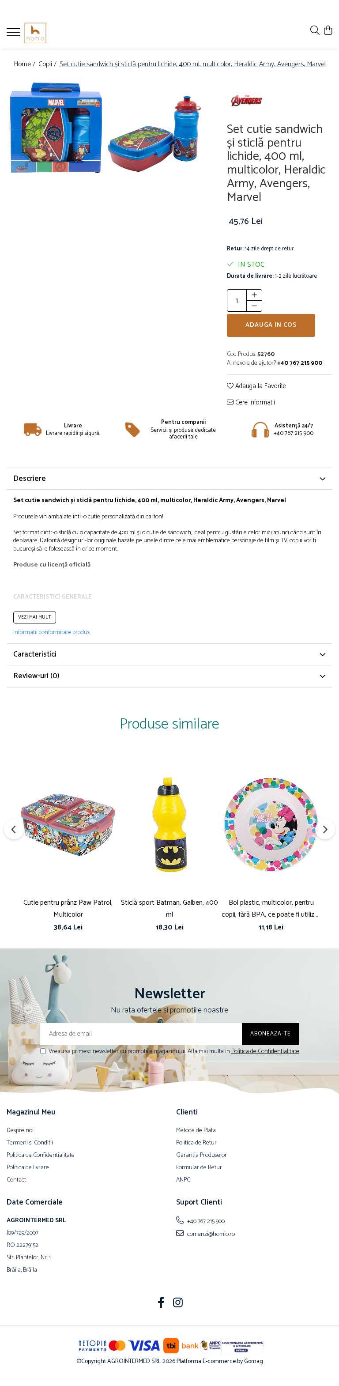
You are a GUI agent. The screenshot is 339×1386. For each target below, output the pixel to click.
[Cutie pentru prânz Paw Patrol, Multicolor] (68, 825)
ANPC (183, 1180)
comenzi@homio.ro (210, 1234)
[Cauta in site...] (315, 31)
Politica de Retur (196, 1143)
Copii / (48, 65)
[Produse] (14, 35)
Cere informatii (254, 403)
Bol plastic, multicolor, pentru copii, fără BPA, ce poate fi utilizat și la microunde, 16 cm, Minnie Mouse (271, 909)
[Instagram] (178, 1304)
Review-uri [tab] (36, 676)
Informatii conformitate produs (51, 633)
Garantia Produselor (201, 1155)
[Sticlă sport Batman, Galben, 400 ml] (169, 825)
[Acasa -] (59, 33)
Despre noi (20, 1130)
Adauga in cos (271, 325)
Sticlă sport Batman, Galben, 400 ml (169, 909)
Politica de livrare (28, 1167)
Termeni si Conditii (30, 1143)
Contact (16, 1180)
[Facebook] (161, 1304)
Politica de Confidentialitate (265, 1051)
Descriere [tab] (29, 478)
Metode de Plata (196, 1130)
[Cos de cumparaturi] (327, 31)
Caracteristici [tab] (34, 654)
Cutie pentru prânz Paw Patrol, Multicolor (68, 909)
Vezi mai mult (34, 617)
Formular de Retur (199, 1167)
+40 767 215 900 (205, 1221)
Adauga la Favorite (260, 386)
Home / (25, 65)
